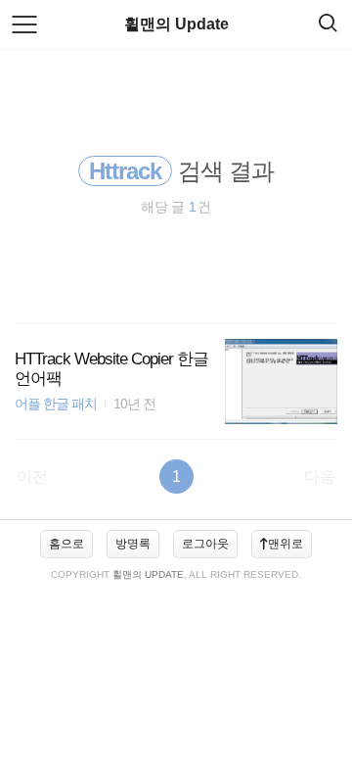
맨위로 (285, 543)
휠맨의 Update (176, 24)
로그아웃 (205, 543)
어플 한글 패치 (56, 404)
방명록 (133, 543)
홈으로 (66, 543)
